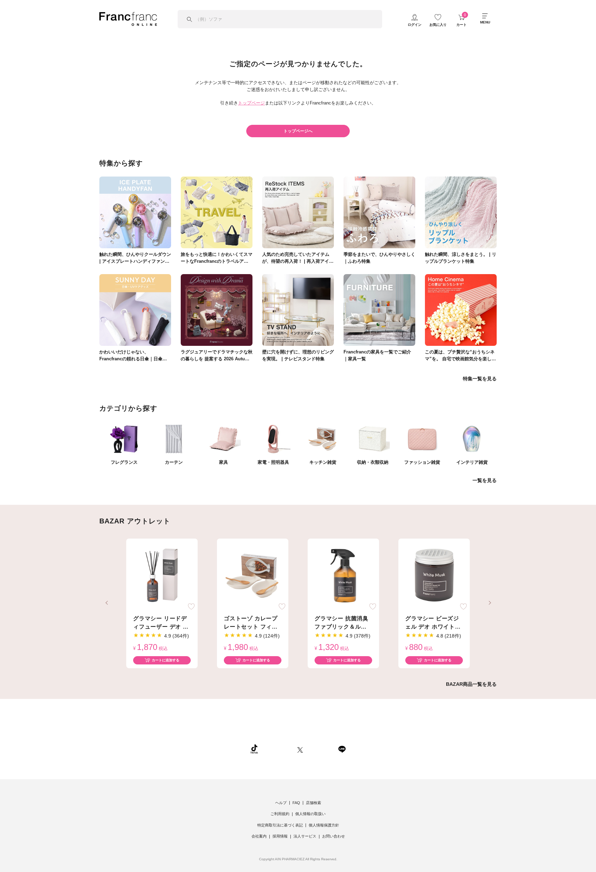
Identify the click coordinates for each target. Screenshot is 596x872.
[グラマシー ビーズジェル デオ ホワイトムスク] (434, 575)
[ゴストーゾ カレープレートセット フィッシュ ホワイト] (253, 575)
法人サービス (305, 836)
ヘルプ (281, 803)
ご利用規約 (279, 814)
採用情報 (280, 836)
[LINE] (342, 749)
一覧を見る (485, 480)
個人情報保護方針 (324, 825)
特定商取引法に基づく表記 (280, 825)
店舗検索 (313, 803)
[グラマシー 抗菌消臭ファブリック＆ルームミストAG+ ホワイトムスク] (343, 575)
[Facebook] (320, 749)
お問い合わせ (333, 836)
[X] (300, 749)
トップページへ (298, 131)
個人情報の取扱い (310, 814)
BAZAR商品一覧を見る (471, 684)
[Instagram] (277, 749)
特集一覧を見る (480, 378)
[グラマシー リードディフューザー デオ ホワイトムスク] (162, 575)
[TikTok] (254, 749)
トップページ (251, 103)
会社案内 (259, 836)
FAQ (296, 803)
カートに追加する (165, 660)
